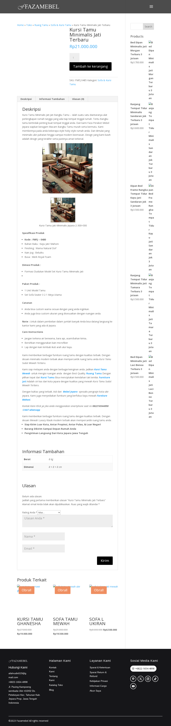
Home (20, 25)
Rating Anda (29, 512)
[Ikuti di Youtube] (133, 686)
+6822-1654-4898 (144, 668)
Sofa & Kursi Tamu (61, 25)
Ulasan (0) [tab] (78, 99)
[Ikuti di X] (141, 679)
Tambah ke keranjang (90, 66)
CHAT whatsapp (31, 409)
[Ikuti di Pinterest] (133, 679)
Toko (29, 25)
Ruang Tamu (41, 25)
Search (148, 26)
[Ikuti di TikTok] (155, 679)
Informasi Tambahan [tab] (52, 99)
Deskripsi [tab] (26, 99)
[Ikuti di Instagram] (148, 679)
